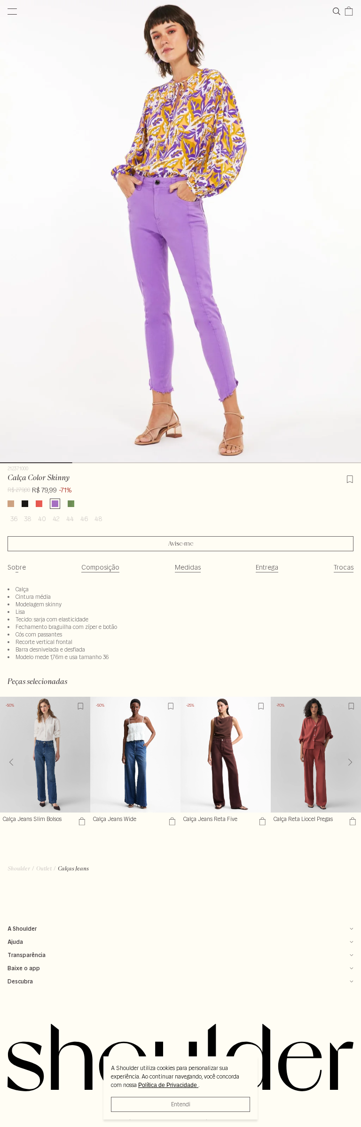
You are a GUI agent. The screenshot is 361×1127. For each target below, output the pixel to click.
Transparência (27, 954)
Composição (100, 567)
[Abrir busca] (338, 11)
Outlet (44, 868)
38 (27, 519)
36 (13, 519)
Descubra (20, 981)
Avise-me (180, 544)
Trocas (343, 567)
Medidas (188, 567)
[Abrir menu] (12, 11)
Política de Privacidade (168, 1085)
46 (84, 519)
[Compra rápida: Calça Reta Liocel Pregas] (351, 821)
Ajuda (15, 941)
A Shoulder (22, 928)
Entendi (180, 1104)
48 (98, 519)
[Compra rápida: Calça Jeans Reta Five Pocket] (261, 821)
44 (70, 519)
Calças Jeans (73, 868)
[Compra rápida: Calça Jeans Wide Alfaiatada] (171, 821)
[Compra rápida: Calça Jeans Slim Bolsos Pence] (80, 821)
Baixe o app (24, 968)
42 (56, 519)
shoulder (19, 868)
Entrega (267, 567)
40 (42, 519)
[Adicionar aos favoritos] (349, 478)
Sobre (17, 567)
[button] (350, 762)
